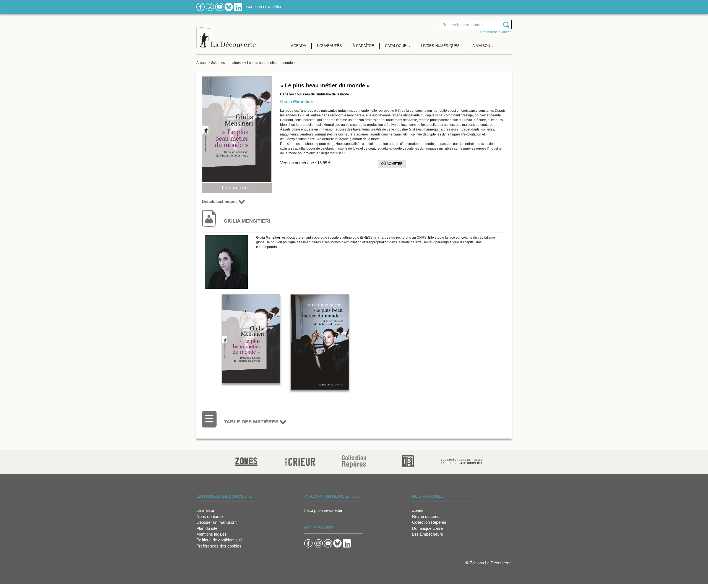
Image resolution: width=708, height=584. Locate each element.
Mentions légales (211, 534)
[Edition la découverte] (226, 33)
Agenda (298, 46)
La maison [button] (480, 46)
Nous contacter (210, 516)
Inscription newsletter (262, 6)
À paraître (363, 46)
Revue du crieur (426, 516)
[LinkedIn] (238, 6)
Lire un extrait (237, 188)
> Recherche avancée (496, 32)
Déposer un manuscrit (216, 522)
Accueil (201, 63)
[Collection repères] (354, 461)
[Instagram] (210, 6)
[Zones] (246, 460)
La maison (205, 510)
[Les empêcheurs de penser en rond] (462, 460)
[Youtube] (219, 6)
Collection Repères (429, 522)
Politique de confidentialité (219, 540)
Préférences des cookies (218, 546)
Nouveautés (329, 46)
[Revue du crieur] (300, 460)
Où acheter (392, 164)
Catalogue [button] (396, 46)
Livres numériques (440, 46)
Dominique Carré (427, 528)
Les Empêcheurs (427, 534)
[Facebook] (200, 6)
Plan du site (206, 528)
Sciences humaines (226, 63)
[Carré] (408, 460)
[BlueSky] (229, 6)
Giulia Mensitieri (296, 101)
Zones (417, 510)
